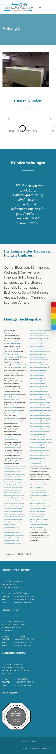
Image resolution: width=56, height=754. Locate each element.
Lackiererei (8, 367)
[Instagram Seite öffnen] (53, 322)
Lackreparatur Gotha (12, 335)
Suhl (21, 277)
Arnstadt (35, 272)
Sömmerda (39, 267)
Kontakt (24, 748)
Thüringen (39, 297)
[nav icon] (48, 7)
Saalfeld (10, 287)
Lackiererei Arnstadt (18, 365)
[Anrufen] (53, 310)
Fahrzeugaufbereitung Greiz (11, 461)
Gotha (9, 267)
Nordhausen (35, 282)
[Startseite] (53, 304)
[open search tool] (40, 7)
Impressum (10, 554)
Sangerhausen (29, 287)
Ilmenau (10, 277)
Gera (25, 292)
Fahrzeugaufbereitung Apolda (12, 455)
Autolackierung (10, 330)
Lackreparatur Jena (14, 397)
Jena (30, 277)
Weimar (10, 272)
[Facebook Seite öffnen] (53, 327)
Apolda (9, 297)
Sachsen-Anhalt (16, 302)
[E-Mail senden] (53, 316)
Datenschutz (25, 554)
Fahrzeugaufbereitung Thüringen (13, 450)
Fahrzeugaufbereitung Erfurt (12, 386)
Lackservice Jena (16, 405)
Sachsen (23, 297)
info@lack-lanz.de (22, 602)
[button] (4, 128)
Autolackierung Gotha (17, 375)
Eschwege (12, 292)
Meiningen (38, 292)
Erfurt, (23, 272)
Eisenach (22, 267)
